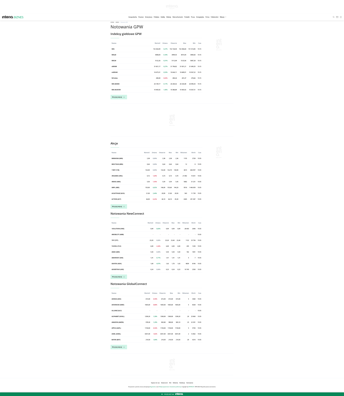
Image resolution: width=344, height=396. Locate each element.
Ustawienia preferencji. (175, 386)
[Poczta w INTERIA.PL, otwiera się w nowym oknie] (337, 17)
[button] (163, 17)
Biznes (117, 22)
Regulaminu (153, 386)
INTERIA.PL (191, 386)
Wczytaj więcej (117, 97)
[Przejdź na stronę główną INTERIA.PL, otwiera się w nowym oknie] (7, 17)
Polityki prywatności (164, 386)
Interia (112, 22)
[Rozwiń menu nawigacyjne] (341, 17)
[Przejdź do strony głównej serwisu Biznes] (18, 17)
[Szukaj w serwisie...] (333, 17)
